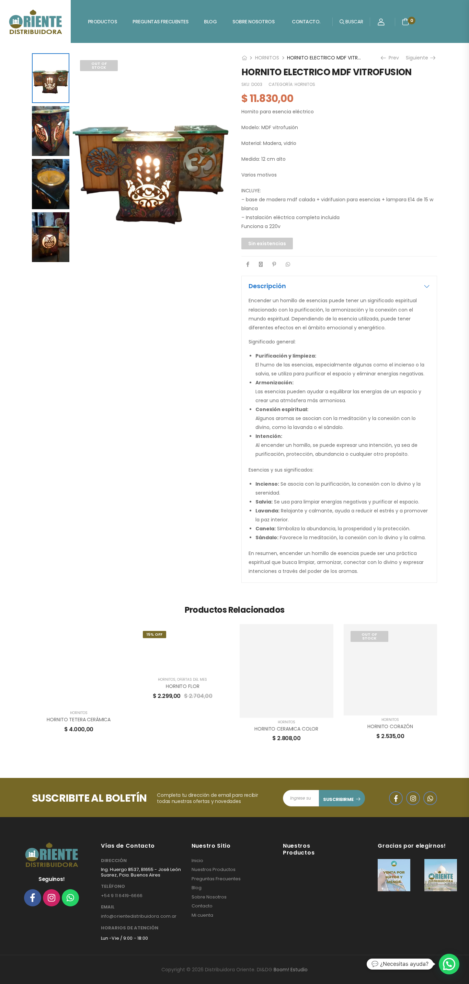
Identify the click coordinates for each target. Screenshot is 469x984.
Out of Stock (99, 65)
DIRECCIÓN (114, 860)
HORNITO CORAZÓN (390, 726)
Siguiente (418, 57)
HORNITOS (267, 57)
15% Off (154, 634)
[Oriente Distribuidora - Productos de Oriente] (35, 21)
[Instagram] (51, 897)
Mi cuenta (202, 915)
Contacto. (306, 21)
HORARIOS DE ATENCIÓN (129, 928)
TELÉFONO (113, 886)
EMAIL (108, 907)
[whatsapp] (430, 798)
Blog (210, 21)
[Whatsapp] (70, 897)
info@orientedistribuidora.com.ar (138, 916)
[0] (405, 21)
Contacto (202, 906)
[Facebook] (247, 264)
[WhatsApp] (288, 264)
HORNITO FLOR (182, 686)
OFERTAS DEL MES (192, 679)
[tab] (339, 286)
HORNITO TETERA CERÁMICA (79, 719)
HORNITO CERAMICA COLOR (286, 728)
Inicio (197, 860)
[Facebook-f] (32, 897)
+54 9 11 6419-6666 (121, 895)
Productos (102, 21)
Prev (393, 57)
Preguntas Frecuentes (160, 21)
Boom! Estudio (291, 969)
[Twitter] (261, 264)
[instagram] (413, 798)
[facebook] (396, 798)
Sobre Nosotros (253, 21)
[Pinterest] (274, 264)
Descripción (267, 286)
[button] (449, 964)
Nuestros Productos (214, 869)
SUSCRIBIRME (338, 799)
